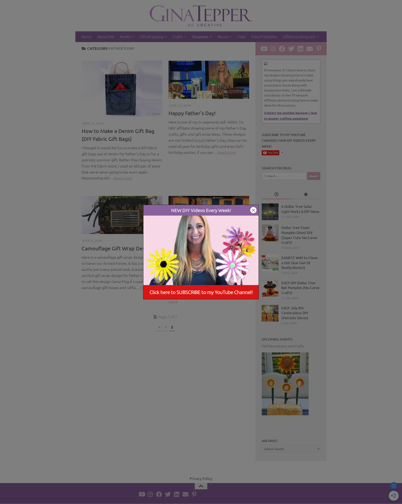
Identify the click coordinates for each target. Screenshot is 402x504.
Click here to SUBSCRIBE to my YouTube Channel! (201, 292)
